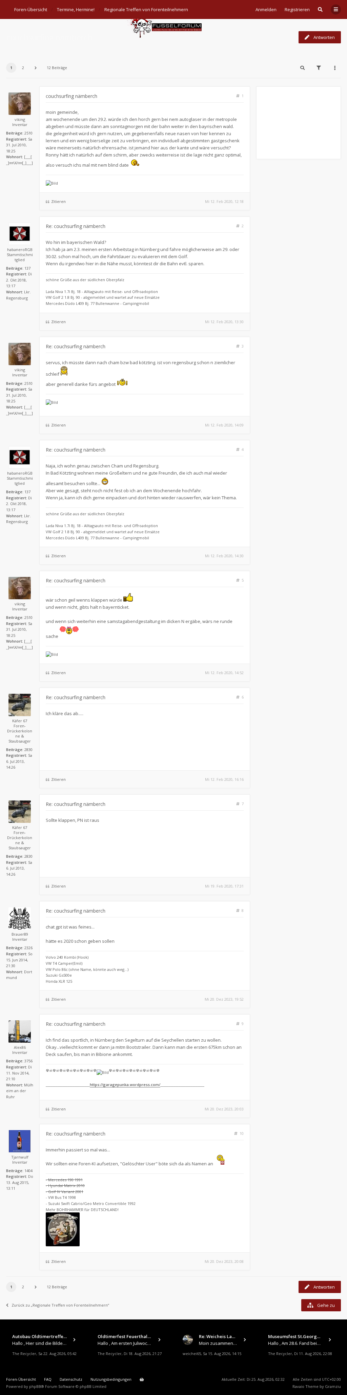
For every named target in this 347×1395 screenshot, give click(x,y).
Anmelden (266, 9)
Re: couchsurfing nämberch (75, 226)
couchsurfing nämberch (49, 37)
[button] (35, 68)
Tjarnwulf (19, 1157)
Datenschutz (71, 1379)
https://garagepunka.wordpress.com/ (125, 1084)
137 (27, 268)
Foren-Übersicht (21, 1379)
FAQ (48, 1379)
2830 (28, 749)
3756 (28, 1060)
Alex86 (20, 1047)
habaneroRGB (20, 249)
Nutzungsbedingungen (110, 1379)
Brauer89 (20, 934)
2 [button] (23, 67)
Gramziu (333, 1386)
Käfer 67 (19, 720)
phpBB (35, 1386)
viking (20, 119)
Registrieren (297, 9)
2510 (28, 133)
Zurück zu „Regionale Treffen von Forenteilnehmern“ (60, 1305)
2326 (28, 947)
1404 (28, 1170)
